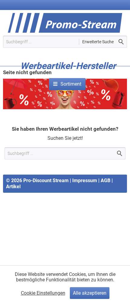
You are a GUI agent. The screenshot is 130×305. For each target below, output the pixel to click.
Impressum (84, 180)
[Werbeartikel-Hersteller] (68, 75)
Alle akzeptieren (89, 293)
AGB (105, 180)
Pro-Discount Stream (46, 180)
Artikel (13, 186)
